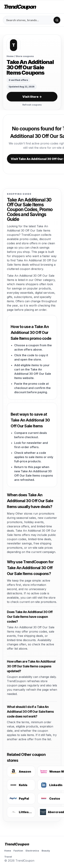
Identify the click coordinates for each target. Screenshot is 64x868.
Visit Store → (32, 96)
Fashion (18, 850)
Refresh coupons (32, 104)
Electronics (32, 850)
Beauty (46, 850)
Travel (8, 856)
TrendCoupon (19, 6)
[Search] (57, 20)
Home (10, 56)
